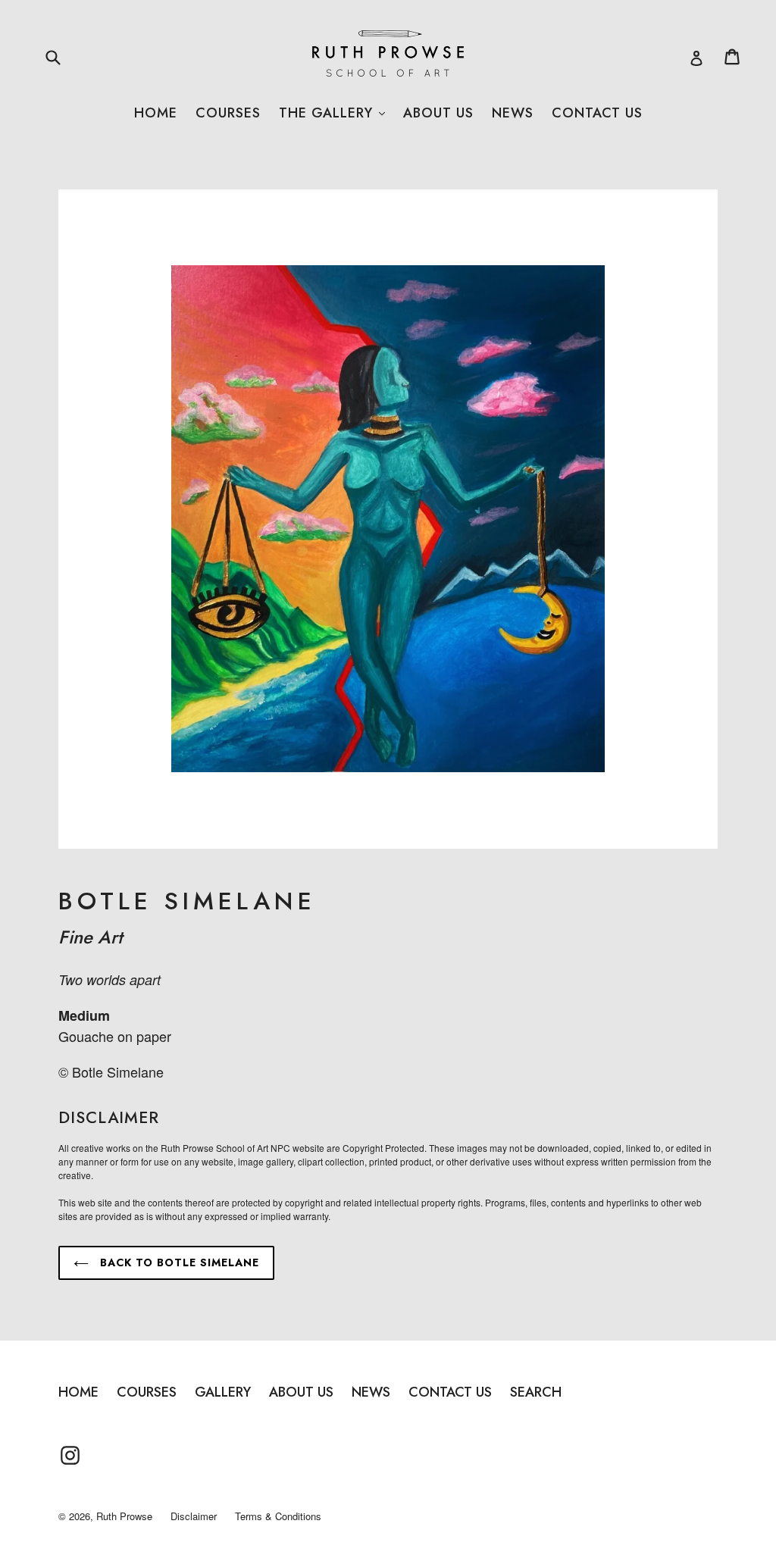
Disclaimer (194, 1516)
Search (536, 1392)
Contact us (597, 113)
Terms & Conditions (278, 1516)
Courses (228, 113)
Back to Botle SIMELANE (177, 1262)
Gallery (223, 1392)
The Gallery (332, 113)
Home (155, 113)
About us (438, 113)
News (513, 113)
